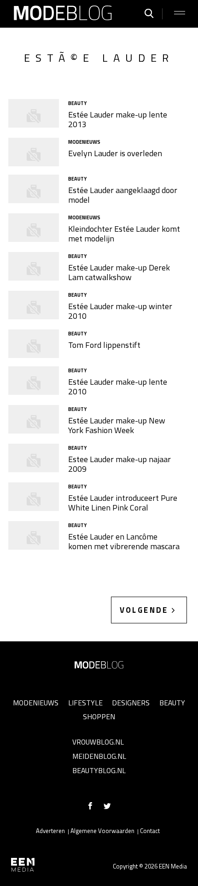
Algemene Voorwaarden (102, 830)
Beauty (172, 702)
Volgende (144, 610)
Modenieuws (35, 702)
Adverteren (50, 830)
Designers (131, 702)
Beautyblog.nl (99, 770)
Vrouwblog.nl (98, 741)
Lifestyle (85, 702)
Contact (150, 830)
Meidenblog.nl (99, 756)
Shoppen (99, 716)
